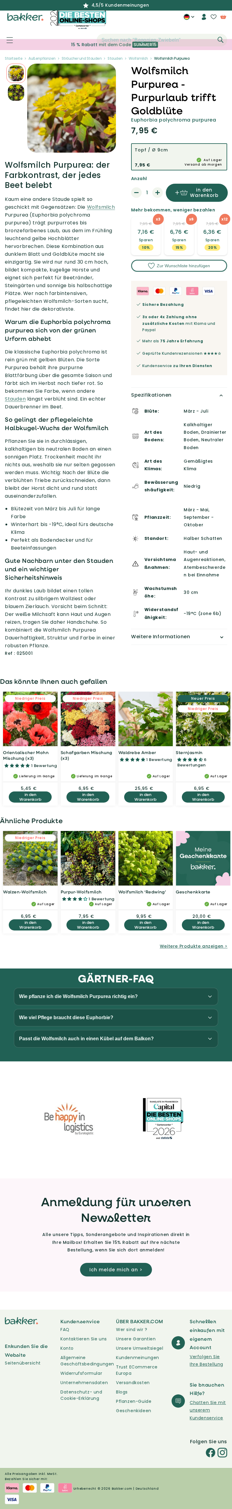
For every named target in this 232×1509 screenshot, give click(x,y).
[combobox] (162, 40)
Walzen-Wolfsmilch (25, 892)
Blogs (122, 1392)
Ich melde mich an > (116, 1269)
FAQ (64, 1330)
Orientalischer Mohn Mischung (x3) (26, 755)
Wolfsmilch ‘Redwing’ (142, 892)
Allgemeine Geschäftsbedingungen (87, 1361)
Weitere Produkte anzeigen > (193, 946)
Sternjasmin (189, 752)
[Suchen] (220, 39)
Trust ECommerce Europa (137, 1370)
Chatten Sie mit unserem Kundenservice (208, 1410)
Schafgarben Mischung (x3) (86, 755)
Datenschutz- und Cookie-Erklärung (81, 1395)
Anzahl (139, 179)
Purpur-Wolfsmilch (81, 892)
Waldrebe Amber (137, 752)
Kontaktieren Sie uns (83, 1339)
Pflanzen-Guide (133, 1401)
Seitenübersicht (23, 1363)
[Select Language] (189, 19)
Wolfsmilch (101, 207)
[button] (6, 40)
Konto (67, 1348)
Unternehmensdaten (84, 1383)
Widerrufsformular (81, 1373)
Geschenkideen (133, 1411)
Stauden (15, 398)
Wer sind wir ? (131, 1330)
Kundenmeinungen (137, 1358)
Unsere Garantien (136, 1339)
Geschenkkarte (193, 892)
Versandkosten (133, 1383)
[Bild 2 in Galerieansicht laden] (16, 73)
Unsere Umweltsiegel (139, 1348)
